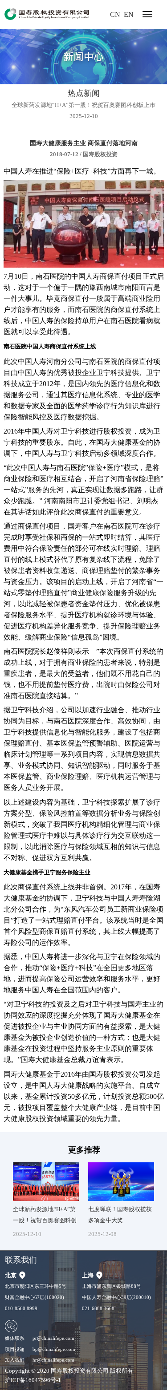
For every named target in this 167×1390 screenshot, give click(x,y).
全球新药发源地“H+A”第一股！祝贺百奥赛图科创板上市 (83, 105)
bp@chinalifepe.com (54, 1349)
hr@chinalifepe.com (53, 1359)
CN (115, 14)
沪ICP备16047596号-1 (33, 1380)
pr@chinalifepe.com (53, 1338)
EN (129, 14)
